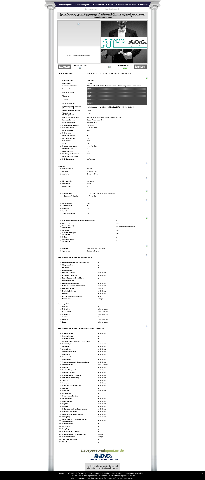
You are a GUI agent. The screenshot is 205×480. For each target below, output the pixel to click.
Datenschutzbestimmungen (124, 478)
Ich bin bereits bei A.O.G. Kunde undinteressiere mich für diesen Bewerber (102, 467)
